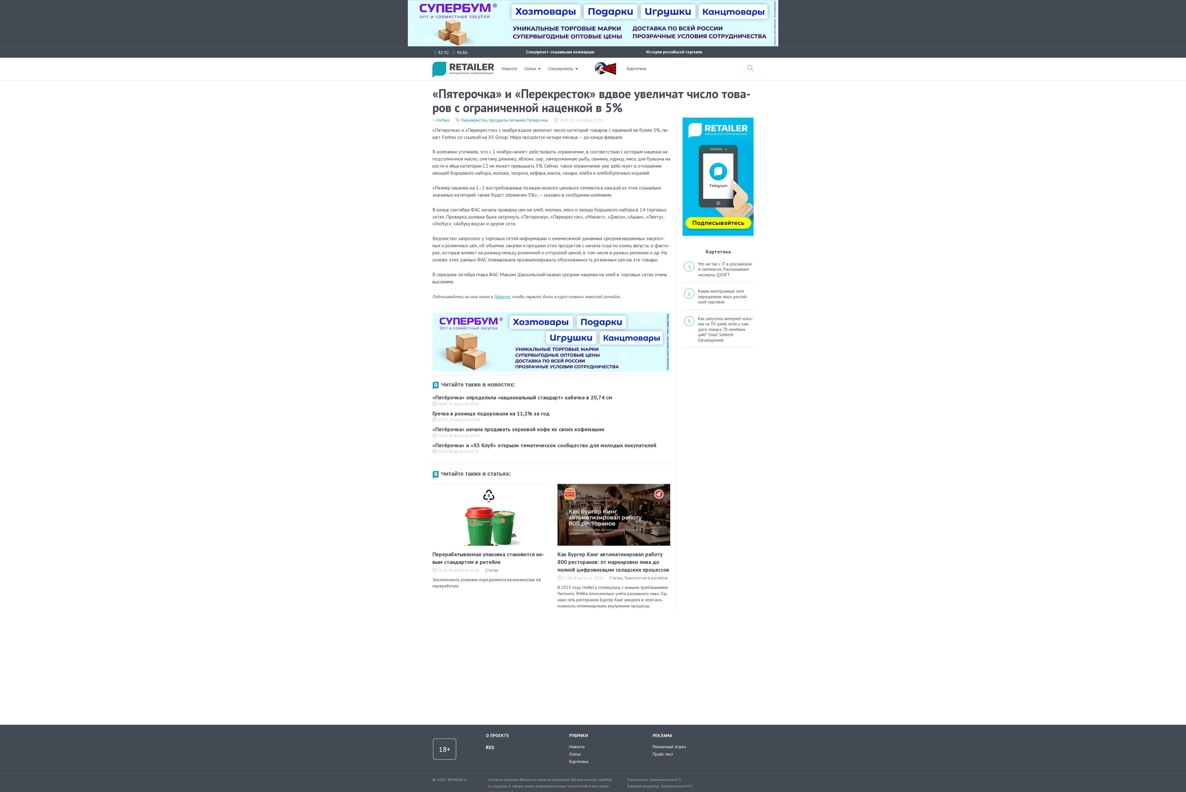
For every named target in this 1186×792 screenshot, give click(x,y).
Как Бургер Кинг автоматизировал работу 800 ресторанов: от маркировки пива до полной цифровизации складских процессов (613, 562)
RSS (490, 747)
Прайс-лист (663, 754)
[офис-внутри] (551, 315)
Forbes (443, 120)
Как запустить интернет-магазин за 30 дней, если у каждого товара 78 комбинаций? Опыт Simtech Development (725, 329)
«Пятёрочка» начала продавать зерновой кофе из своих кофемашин (518, 429)
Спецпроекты (560, 68)
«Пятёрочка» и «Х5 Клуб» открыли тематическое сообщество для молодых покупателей (544, 445)
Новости (509, 68)
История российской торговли (674, 52)
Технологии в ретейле (646, 578)
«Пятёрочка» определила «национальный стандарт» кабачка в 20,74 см (522, 397)
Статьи (530, 68)
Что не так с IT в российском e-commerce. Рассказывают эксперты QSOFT (725, 269)
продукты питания (507, 120)
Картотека (636, 68)
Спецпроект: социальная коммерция (560, 52)
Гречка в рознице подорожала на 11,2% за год (490, 413)
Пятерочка (537, 120)
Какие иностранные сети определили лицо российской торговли (723, 296)
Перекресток (474, 120)
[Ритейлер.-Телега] (718, 120)
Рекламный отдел (669, 746)
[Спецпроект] (605, 65)
